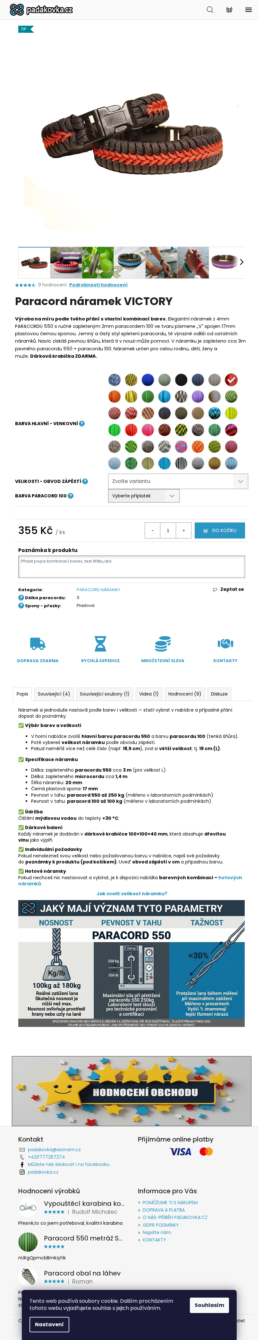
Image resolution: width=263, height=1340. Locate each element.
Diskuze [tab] (219, 694)
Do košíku (224, 530)
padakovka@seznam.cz (54, 1149)
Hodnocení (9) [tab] (184, 694)
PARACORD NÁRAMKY (98, 590)
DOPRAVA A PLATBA (164, 1210)
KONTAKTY (154, 1240)
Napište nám (157, 1232)
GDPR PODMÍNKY (161, 1225)
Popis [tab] (22, 694)
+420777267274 (46, 1157)
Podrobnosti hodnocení (98, 285)
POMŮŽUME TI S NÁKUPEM (170, 1202)
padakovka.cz (43, 1172)
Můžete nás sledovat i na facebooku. (69, 1164)
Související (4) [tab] (54, 694)
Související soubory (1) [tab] (105, 694)
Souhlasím (209, 1305)
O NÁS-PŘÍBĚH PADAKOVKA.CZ (175, 1217)
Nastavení (49, 1324)
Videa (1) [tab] (149, 694)
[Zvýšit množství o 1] (183, 530)
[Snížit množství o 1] (152, 530)
